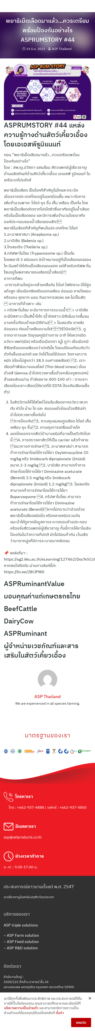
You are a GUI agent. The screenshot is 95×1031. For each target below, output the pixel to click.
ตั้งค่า (60, 1013)
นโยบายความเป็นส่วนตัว (21, 1008)
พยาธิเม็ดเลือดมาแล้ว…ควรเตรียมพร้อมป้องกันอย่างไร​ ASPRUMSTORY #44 (47, 30)
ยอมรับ (81, 1022)
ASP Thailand (62, 49)
